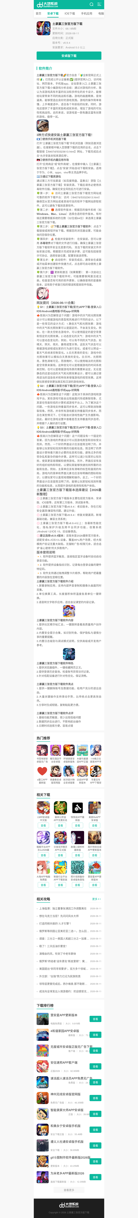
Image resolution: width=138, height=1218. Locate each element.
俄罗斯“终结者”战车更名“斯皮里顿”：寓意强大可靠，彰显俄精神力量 (64, 961)
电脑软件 (104, 13)
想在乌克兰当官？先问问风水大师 (59, 916)
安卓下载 (53, 13)
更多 (94, 899)
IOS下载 (70, 13)
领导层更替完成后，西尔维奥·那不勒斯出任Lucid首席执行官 (64, 984)
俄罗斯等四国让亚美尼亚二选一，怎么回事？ (64, 931)
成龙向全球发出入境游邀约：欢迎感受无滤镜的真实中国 (64, 991)
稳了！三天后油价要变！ (53, 946)
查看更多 (69, 1190)
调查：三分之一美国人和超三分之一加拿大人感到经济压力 (64, 938)
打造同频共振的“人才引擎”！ (55, 923)
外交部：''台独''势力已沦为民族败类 (60, 976)
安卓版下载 (69, 55)
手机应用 (86, 13)
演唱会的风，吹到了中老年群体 (57, 953)
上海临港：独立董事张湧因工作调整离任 (63, 908)
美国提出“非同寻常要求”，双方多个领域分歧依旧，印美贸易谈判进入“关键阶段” (64, 969)
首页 (38, 13)
